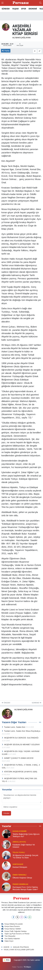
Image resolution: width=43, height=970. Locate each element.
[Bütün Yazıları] (40, 722)
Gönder (6, 813)
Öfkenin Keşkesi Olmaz (22, 878)
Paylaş (6, 51)
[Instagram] (21, 917)
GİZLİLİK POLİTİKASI (21, 947)
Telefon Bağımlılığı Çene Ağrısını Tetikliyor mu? (26, 835)
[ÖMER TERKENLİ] (6, 876)
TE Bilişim (27, 967)
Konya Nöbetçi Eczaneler (14, 924)
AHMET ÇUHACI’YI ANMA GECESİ (18, 758)
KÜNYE (6, 947)
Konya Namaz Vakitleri (13, 929)
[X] (17, 917)
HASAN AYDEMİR (19, 831)
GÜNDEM (5, 9)
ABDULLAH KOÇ (19, 842)
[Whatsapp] (30, 917)
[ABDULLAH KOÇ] (6, 844)
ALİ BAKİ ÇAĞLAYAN (21, 38)
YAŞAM (15, 9)
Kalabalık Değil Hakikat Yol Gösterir (24, 846)
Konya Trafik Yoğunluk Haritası (16, 931)
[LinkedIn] (25, 917)
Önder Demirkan (20, 884)
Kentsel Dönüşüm (20, 867)
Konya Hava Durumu (12, 926)
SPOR (23, 9)
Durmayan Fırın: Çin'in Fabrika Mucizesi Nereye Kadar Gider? (25, 888)
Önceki (6, 703)
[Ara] (40, 3)
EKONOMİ (33, 9)
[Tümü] (40, 826)
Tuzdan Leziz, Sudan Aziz (15, 727)
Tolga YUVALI (19, 852)
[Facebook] (13, 917)
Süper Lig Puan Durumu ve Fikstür (17, 934)
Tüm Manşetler (10, 936)
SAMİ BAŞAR (18, 864)
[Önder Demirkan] (6, 887)
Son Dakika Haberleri (12, 938)
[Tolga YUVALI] (6, 855)
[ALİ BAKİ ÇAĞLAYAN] (6, 27)
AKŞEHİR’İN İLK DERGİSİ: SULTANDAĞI (21, 738)
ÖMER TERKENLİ (19, 875)
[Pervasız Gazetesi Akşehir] (21, 3)
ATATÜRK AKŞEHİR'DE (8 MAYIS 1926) (20, 772)
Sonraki (36, 703)
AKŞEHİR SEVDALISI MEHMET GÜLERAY (22, 745)
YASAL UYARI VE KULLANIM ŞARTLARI (19, 950)
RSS (7, 960)
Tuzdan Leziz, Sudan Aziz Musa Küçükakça (22, 731)
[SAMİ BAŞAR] (6, 865)
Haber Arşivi (9, 941)
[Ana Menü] (2, 3)
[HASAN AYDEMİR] (6, 834)
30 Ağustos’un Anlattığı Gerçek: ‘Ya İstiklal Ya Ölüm (26, 856)
